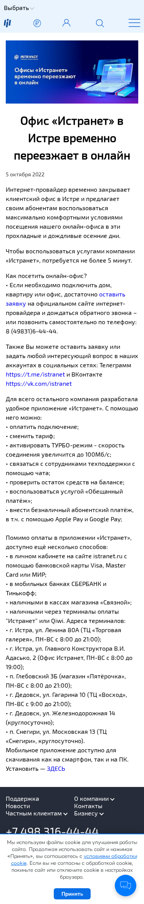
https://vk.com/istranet (39, 383)
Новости (18, 805)
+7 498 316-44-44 (52, 831)
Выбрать (16, 7)
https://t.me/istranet (35, 374)
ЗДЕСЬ (56, 768)
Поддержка (22, 798)
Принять (72, 893)
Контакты (88, 805)
